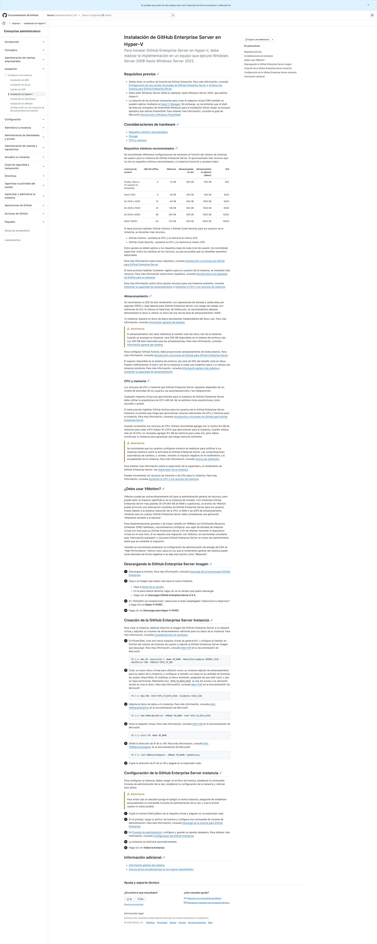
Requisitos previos (140, 74)
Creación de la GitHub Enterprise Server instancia (166, 620)
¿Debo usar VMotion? (142, 489)
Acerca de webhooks (207, 459)
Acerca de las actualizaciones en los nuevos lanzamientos (161, 869)
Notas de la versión (152, 586)
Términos (150, 922)
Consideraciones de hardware (149, 124)
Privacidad (162, 922)
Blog (210, 922)
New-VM (186, 647)
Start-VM (197, 723)
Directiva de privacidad (133, 904)
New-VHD (196, 684)
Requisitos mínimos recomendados (148, 132)
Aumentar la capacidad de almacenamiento (148, 286)
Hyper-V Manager (170, 104)
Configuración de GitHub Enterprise (174, 835)
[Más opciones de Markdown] (272, 39)
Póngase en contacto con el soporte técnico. (208, 902)
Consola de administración (147, 832)
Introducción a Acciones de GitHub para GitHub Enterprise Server (191, 355)
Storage (133, 136)
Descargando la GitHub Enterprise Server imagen (166, 564)
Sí (131, 899)
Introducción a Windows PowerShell (160, 114)
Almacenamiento (136, 296)
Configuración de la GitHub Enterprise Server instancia (171, 773)
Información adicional (142, 857)
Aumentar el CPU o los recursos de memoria (200, 286)
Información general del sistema (167, 322)
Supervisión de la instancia (173, 469)
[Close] (368, 4)
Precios (182, 922)
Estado (173, 922)
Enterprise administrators (22, 31)
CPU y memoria (137, 140)
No (141, 899)
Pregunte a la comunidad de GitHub (204, 898)
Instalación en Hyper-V (35, 23)
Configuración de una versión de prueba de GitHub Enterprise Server (167, 85)
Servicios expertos (197, 922)
